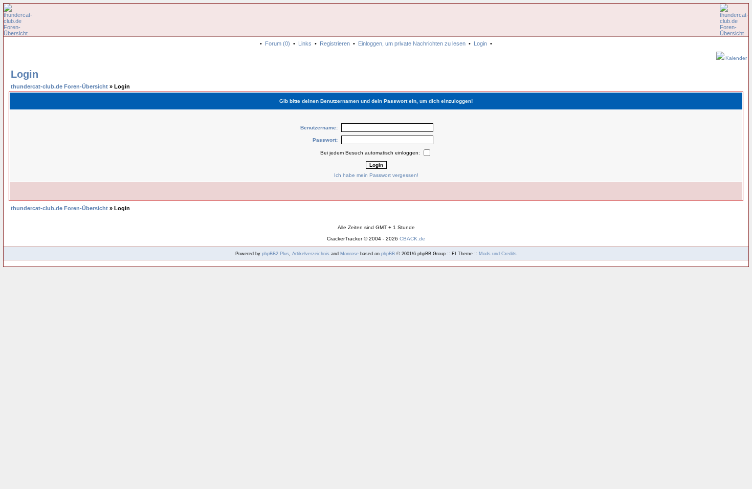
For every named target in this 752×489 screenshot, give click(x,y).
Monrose (349, 253)
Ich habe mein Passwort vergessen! (376, 175)
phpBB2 (270, 253)
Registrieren (335, 43)
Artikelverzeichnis (310, 253)
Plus (284, 253)
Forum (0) (277, 43)
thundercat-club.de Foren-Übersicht (59, 86)
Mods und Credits (498, 253)
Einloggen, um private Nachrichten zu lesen (412, 43)
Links (305, 43)
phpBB (388, 253)
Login (480, 43)
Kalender (736, 58)
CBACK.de (412, 238)
